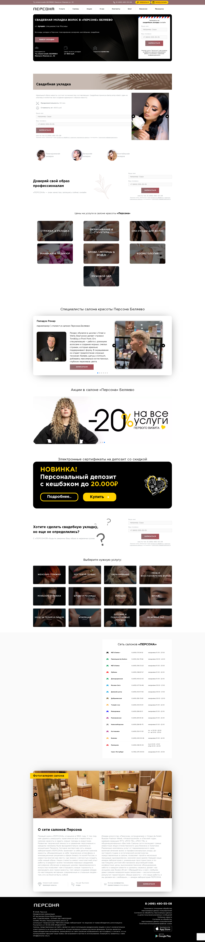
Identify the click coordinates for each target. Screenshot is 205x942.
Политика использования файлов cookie (155, 923)
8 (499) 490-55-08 (159, 48)
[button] (97, 372)
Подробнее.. (59, 496)
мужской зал (101, 276)
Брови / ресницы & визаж (101, 253)
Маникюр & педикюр (55, 254)
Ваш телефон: (146, 34)
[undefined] (133, 116)
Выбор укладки (46, 39)
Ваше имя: (145, 26)
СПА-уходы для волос (148, 231)
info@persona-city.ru (41, 936)
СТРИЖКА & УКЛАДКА (55, 231)
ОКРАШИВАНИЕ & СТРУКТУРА (101, 231)
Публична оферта (165, 917)
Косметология (147, 254)
